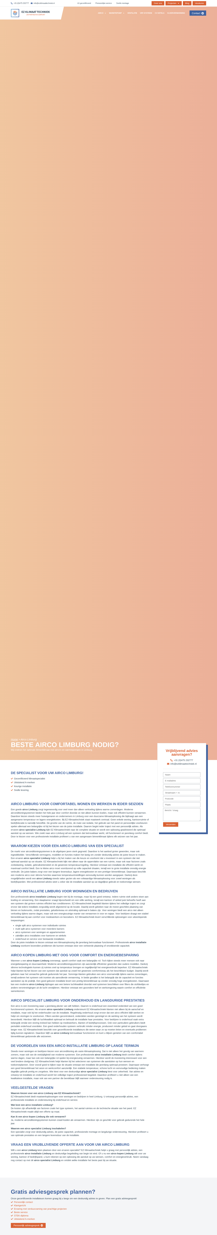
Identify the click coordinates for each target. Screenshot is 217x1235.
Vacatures (199, 3)
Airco (100, 13)
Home (14, 739)
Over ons (158, 3)
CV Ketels (159, 13)
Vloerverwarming (176, 13)
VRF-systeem (146, 13)
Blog (187, 3)
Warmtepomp (115, 13)
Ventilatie (132, 13)
